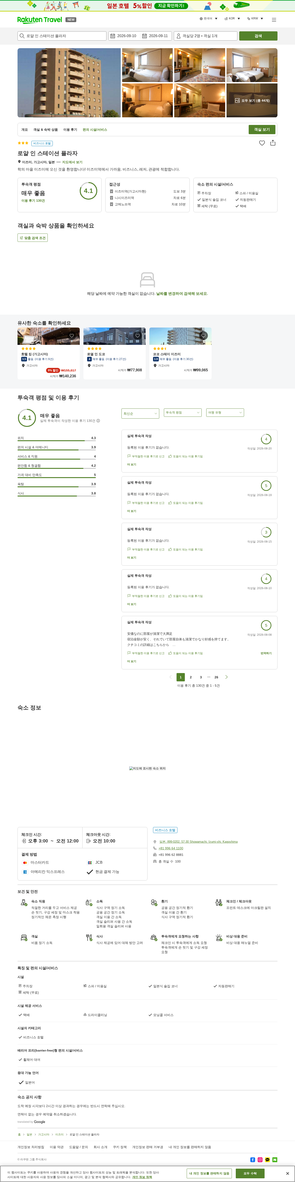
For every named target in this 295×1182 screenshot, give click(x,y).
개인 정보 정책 (142, 1177)
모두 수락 (250, 1173)
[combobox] (62, 36)
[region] (147, 1174)
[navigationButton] (170, 677)
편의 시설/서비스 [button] (95, 129)
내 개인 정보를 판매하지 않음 (190, 1147)
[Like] (262, 143)
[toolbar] (140, 36)
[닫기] (288, 1173)
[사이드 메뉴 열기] (273, 19)
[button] (40, 19)
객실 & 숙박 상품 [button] (45, 129)
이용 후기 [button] (70, 129)
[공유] (272, 142)
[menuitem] (209, 18)
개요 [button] (24, 129)
